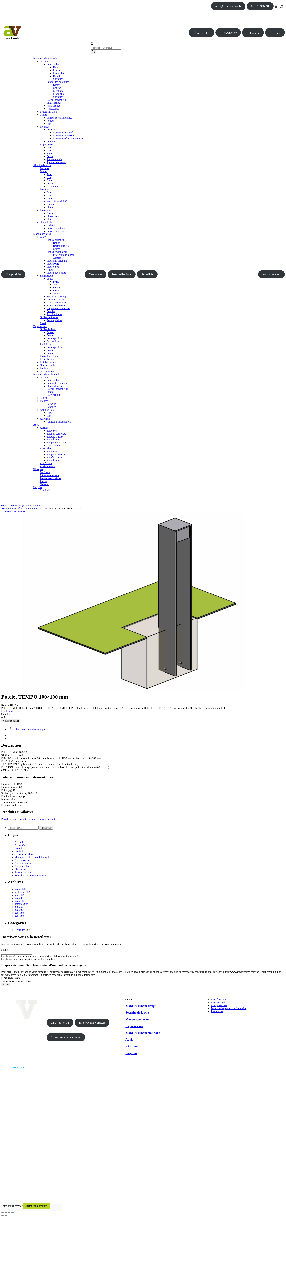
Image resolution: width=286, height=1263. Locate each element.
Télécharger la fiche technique (29, 729)
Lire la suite (7, 711)
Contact (19, 851)
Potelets (35, 508)
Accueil (5, 508)
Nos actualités (218, 1002)
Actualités (147, 274)
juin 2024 (19, 906)
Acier (44, 508)
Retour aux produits (36, 1205)
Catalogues (95, 274)
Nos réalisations (121, 274)
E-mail (11, 977)
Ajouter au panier (11, 721)
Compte (255, 33)
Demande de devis (24, 854)
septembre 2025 (23, 892)
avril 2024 (20, 912)
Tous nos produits (46, 819)
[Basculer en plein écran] (6, 1212)
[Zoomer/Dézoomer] (2, 1212)
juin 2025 (19, 895)
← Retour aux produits (13, 511)
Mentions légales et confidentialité (32, 857)
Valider (6, 984)
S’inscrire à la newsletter (66, 1037)
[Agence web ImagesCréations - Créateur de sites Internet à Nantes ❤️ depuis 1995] (12, 1069)
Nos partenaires (23, 863)
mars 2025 (20, 901)
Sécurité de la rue (20, 508)
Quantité (5, 714)
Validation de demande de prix (30, 875)
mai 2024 (19, 909)
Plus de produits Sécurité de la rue (19, 819)
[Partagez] (9, 1212)
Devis (276, 33)
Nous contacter (271, 274)
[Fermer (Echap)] (12, 1212)
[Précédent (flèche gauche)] (2, 1215)
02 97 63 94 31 (260, 6)
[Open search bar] (92, 44)
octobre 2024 (21, 903)
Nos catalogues (22, 860)
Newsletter (230, 32)
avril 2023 (20, 915)
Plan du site (21, 869)
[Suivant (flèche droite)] (6, 1215)
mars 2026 (20, 889)
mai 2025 (19, 898)
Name (4, 949)
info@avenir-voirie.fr (228, 6)
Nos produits (13, 274)
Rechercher (203, 33)
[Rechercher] (93, 52)
